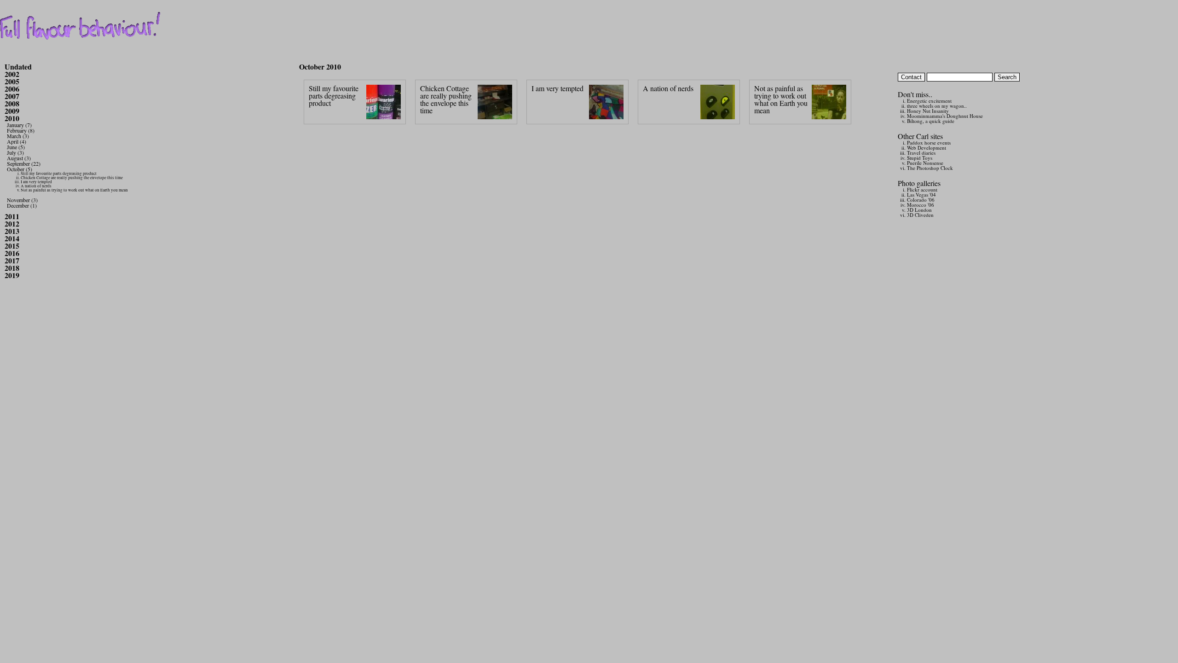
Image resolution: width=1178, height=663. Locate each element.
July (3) (15, 152)
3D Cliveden (920, 214)
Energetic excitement (929, 100)
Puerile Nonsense (925, 162)
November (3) (22, 200)
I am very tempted (36, 182)
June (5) (16, 147)
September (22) (23, 163)
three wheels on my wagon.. (937, 105)
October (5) (19, 169)
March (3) (18, 136)
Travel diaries (921, 152)
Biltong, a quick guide (930, 120)
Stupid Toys (919, 157)
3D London (919, 209)
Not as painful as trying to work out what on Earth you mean (74, 190)
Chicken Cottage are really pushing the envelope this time (72, 177)
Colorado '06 (921, 199)
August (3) (19, 158)
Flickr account (922, 189)
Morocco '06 (920, 204)
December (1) (22, 205)
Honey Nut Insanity (928, 110)
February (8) (21, 130)
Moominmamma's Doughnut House (945, 115)
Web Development (926, 147)
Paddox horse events (929, 142)
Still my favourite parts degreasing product (59, 173)
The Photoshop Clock (930, 167)
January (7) (19, 124)
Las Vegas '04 (921, 194)
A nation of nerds (36, 186)
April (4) (16, 141)
